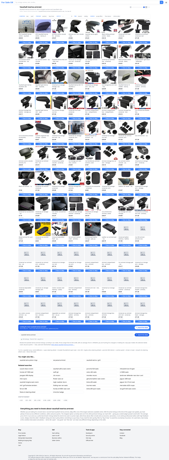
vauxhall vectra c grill (93, 360)
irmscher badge (58, 392)
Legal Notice (22, 435)
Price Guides (22, 433)
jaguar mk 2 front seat (127, 382)
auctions (44, 16)
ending (86, 16)
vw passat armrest (59, 360)
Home (21, 11)
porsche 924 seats (93, 369)
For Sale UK (7, 2)
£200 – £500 (56, 400)
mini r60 (80, 350)
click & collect (116, 16)
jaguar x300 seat (125, 379)
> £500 (65, 400)
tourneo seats (91, 385)
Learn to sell (55, 435)
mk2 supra (23, 379)
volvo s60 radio (92, 372)
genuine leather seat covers (96, 379)
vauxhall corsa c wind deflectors (32, 350)
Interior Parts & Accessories (30, 11)
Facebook (122, 435)
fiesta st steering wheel (27, 392)
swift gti (56, 372)
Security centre (90, 435)
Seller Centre (56, 440)
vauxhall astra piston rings (28, 360)
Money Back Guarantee (25, 438)
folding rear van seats (60, 385)
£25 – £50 (28, 400)
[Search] (161, 2)
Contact (122, 433)
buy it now (51, 16)
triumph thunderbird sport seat (67, 350)
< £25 (21, 400)
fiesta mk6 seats (31, 352)
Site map (88, 438)
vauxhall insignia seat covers (29, 382)
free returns (108, 16)
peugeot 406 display (26, 375)
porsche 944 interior (109, 350)
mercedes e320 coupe (127, 385)
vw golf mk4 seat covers (128, 389)
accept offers (99, 16)
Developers (89, 433)
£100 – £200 (46, 400)
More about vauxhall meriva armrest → (62, 345)
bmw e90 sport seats (93, 389)
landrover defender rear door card (131, 375)
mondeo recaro (92, 375)
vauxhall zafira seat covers (62, 369)
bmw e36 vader (92, 382)
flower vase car (58, 379)
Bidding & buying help (25, 440)
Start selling (55, 433)
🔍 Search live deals (142, 335)
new (27, 16)
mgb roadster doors (60, 382)
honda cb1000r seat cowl (61, 389)
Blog (121, 438)
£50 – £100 (37, 400)
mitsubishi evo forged (127, 369)
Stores (20, 443)
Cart (19, 445)
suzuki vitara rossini (26, 369)
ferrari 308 (23, 389)
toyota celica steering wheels (92, 350)
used (32, 16)
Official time (89, 440)
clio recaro (56, 375)
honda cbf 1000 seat (26, 372)
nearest (80, 16)
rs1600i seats (124, 372)
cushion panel (120, 350)
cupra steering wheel (50, 350)
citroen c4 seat (130, 350)
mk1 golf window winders (28, 385)
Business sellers (57, 438)
